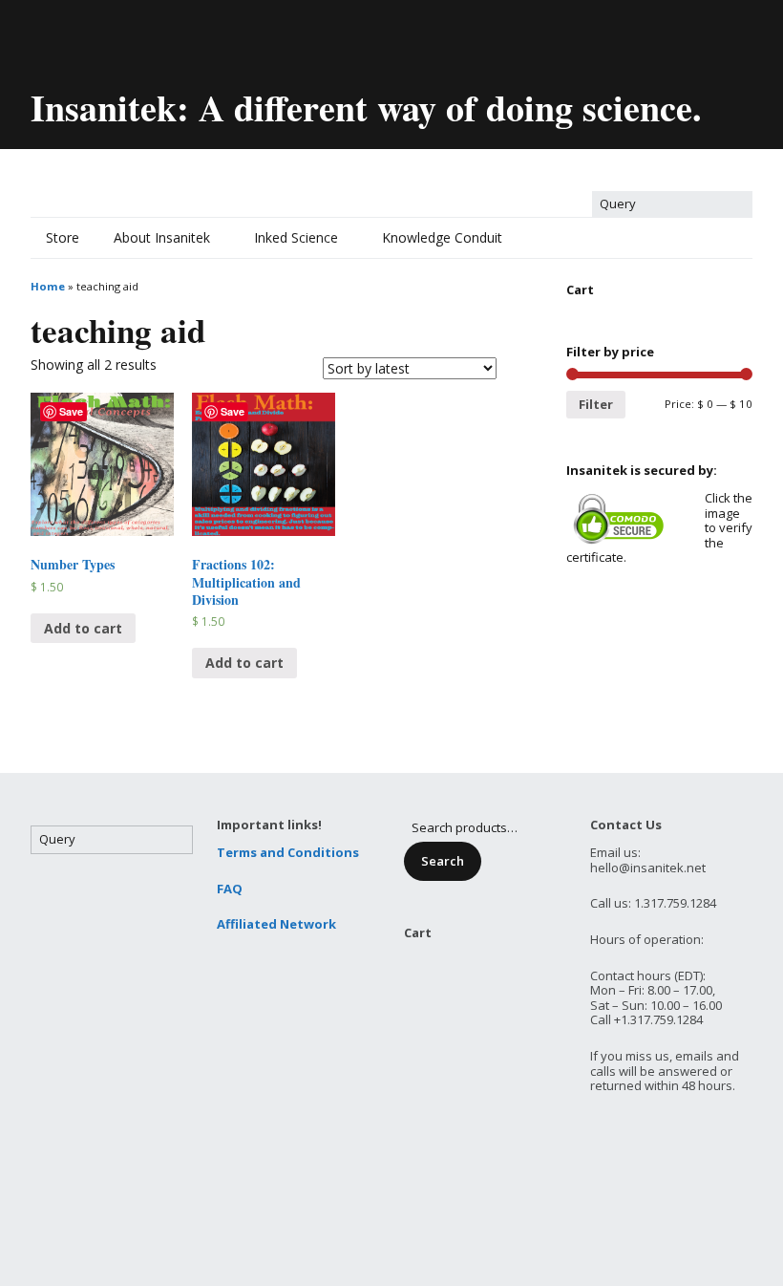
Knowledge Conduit (442, 237)
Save (71, 411)
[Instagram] (209, 35)
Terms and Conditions (288, 852)
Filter (596, 404)
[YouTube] (144, 35)
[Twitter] (79, 35)
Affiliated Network (276, 923)
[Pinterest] (176, 35)
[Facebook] (111, 35)
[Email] (44, 35)
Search (442, 860)
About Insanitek (162, 237)
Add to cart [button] (83, 628)
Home (48, 286)
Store (62, 237)
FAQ (230, 888)
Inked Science (296, 237)
